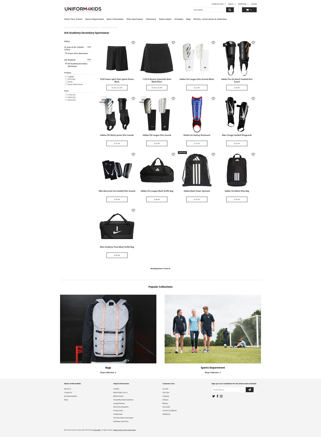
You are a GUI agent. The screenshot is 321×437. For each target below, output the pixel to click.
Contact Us (68, 392)
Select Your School (73, 19)
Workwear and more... (121, 421)
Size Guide (166, 407)
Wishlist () (166, 414)
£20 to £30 (71, 97)
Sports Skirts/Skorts (75, 84)
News (66, 400)
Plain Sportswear (135, 19)
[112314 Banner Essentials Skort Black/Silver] (157, 58)
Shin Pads (71, 79)
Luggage (70, 76)
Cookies (116, 389)
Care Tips (166, 392)
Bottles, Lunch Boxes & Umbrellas (210, 19)
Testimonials (117, 414)
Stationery (151, 19)
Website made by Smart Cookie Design (124, 430)
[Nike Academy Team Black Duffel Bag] (117, 226)
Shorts (70, 82)
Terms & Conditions (170, 410)
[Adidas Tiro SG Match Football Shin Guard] (237, 58)
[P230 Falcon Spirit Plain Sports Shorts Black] (117, 58)
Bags (188, 19)
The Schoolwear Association (123, 418)
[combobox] (209, 9)
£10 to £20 (71, 95)
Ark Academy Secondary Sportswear (85, 27)
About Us (67, 389)
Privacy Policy (118, 410)
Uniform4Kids (97, 430)
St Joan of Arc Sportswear (77, 53)
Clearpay (166, 396)
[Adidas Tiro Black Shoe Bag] (237, 170)
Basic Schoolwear (115, 19)
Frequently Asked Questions (123, 400)
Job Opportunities (70, 396)
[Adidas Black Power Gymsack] (197, 170)
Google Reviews (119, 403)
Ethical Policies (118, 396)
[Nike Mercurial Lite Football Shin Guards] (117, 170)
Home (66, 27)
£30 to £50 (71, 100)
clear (89, 47)
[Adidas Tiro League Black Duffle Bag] (157, 170)
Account (165, 389)
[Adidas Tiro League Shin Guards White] (197, 58)
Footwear (178, 19)
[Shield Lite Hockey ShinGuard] (197, 114)
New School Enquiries (121, 407)
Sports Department (94, 19)
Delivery (165, 400)
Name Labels (165, 19)
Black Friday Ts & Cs (120, 392)
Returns (165, 403)
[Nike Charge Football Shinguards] (237, 114)
